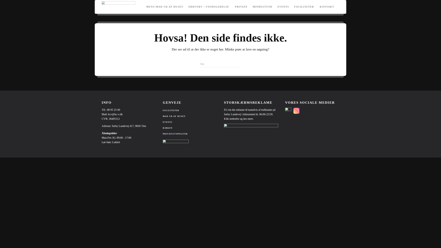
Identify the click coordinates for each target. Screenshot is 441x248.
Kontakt (327, 7)
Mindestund (262, 7)
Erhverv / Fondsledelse (208, 7)
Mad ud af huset (174, 116)
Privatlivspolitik (175, 134)
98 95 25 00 (113, 109)
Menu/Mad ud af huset (164, 7)
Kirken (168, 128)
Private (241, 7)
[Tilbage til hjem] (118, 7)
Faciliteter (304, 7)
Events (283, 7)
